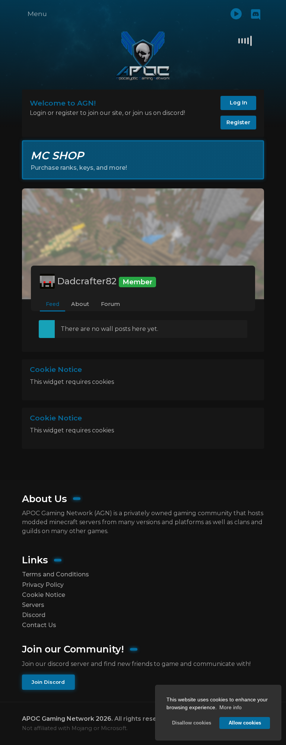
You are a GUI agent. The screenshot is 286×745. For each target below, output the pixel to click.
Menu (37, 14)
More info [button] (230, 707)
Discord (33, 615)
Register (238, 122)
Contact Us (39, 625)
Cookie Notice (43, 594)
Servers (33, 604)
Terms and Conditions (55, 574)
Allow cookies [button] (245, 723)
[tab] (52, 305)
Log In (238, 102)
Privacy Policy (43, 584)
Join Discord (48, 682)
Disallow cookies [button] (191, 723)
